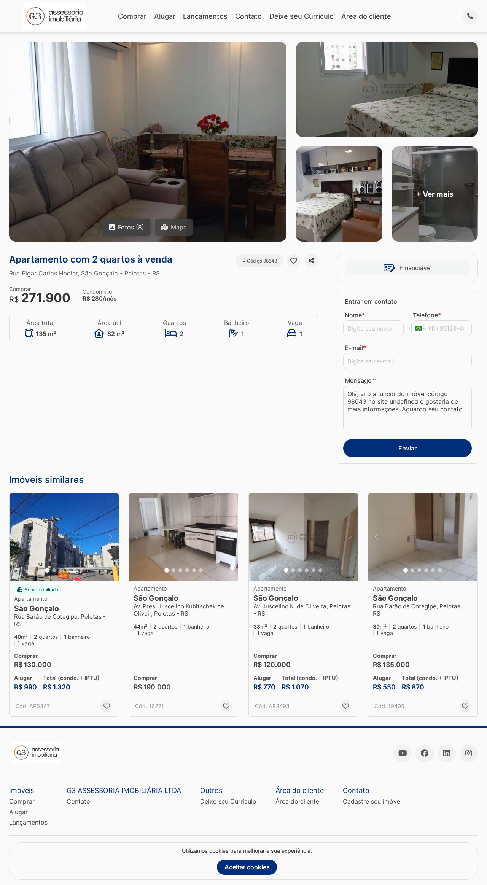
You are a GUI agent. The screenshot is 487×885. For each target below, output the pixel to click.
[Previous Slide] (17, 537)
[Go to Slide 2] (54, 570)
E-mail (355, 348)
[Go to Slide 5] (74, 570)
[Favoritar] (294, 260)
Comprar (132, 16)
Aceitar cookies (247, 867)
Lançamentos (205, 16)
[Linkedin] (447, 753)
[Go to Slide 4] (68, 570)
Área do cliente (366, 16)
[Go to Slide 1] (47, 570)
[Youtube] (402, 753)
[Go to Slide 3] (61, 570)
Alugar (164, 16)
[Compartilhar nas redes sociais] (311, 260)
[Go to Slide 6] (81, 570)
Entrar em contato (371, 301)
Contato (248, 16)
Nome (355, 315)
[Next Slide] (111, 537)
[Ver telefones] (470, 16)
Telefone (427, 315)
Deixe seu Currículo (301, 16)
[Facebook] (424, 753)
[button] (64, 537)
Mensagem (361, 380)
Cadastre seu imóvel (372, 801)
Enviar (407, 448)
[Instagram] (469, 753)
